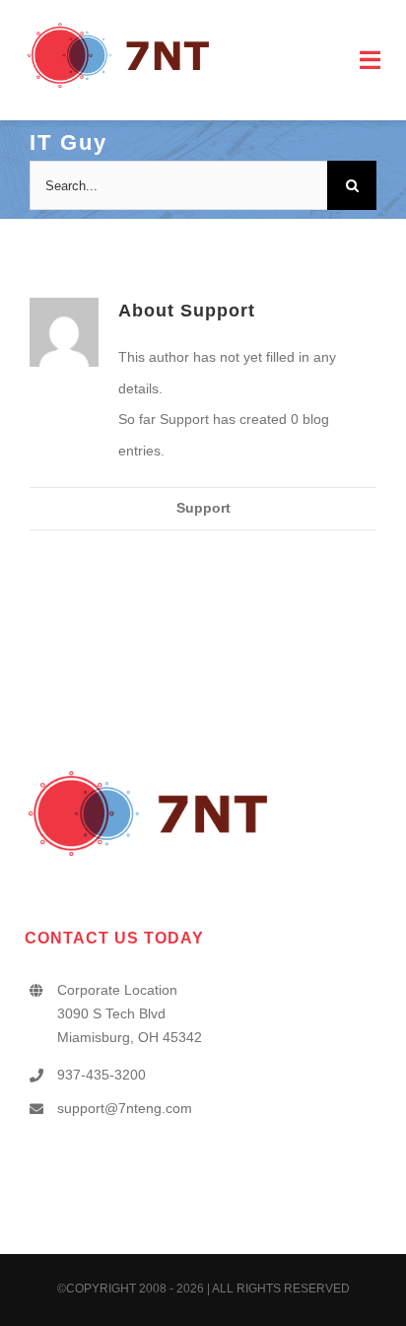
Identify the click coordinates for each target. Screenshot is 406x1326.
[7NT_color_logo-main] (118, 27)
